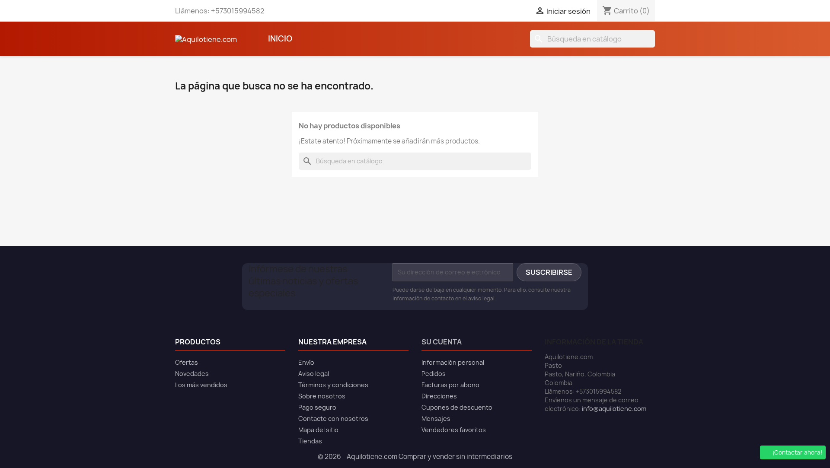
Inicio (280, 38)
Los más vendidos (201, 385)
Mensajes (435, 418)
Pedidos (433, 373)
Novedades (192, 373)
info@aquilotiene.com (614, 408)
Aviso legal (313, 373)
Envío (306, 362)
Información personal (452, 362)
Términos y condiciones (333, 385)
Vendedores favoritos (453, 430)
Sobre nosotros (321, 396)
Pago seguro (317, 407)
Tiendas (310, 441)
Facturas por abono (450, 385)
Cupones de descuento (456, 407)
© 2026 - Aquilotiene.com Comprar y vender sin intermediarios (415, 456)
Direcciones (439, 396)
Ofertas (186, 362)
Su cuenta (441, 342)
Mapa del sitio (318, 430)
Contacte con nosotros (333, 418)
